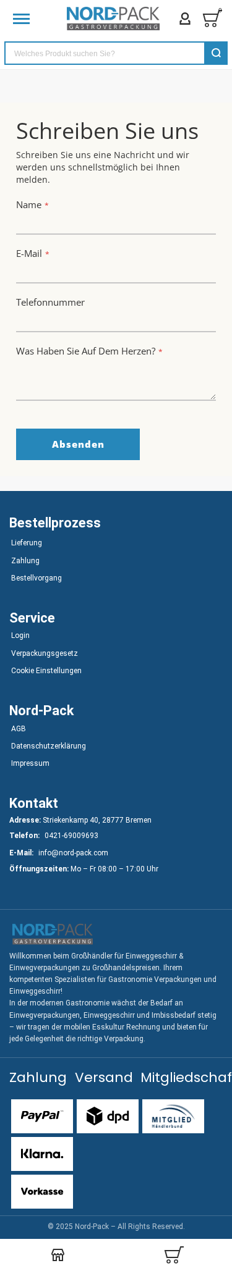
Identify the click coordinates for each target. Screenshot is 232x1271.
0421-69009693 (71, 835)
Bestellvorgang (36, 578)
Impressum (30, 763)
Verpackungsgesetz (44, 653)
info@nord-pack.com (73, 853)
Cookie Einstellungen (46, 670)
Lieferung (26, 543)
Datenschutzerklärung (48, 746)
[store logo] (113, 18)
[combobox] (116, 53)
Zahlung (25, 560)
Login (20, 635)
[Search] (216, 53)
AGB (18, 728)
